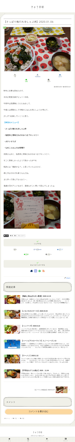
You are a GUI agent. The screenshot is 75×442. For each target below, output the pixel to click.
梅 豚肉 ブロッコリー (18, 235)
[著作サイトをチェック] (31, 271)
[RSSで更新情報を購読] (43, 271)
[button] (49, 80)
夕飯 (7, 235)
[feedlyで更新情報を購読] (39, 271)
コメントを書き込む (39, 411)
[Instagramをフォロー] (35, 271)
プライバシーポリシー (37, 436)
